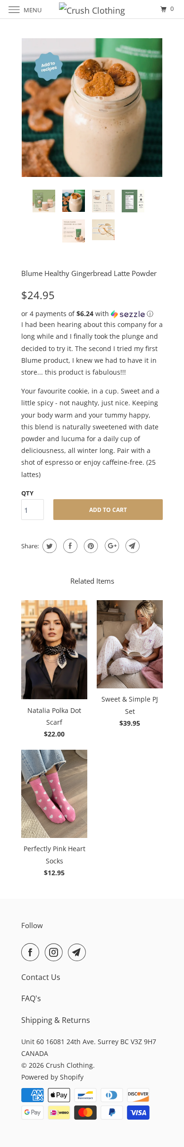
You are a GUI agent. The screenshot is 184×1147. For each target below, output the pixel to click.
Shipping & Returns (55, 1020)
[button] (92, 313)
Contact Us (40, 977)
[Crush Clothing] (92, 9)
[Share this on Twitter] (48, 546)
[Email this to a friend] (131, 546)
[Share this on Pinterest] (90, 546)
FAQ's (31, 998)
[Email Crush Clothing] (79, 952)
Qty (27, 493)
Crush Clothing (69, 1065)
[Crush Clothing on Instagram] (56, 952)
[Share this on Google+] (110, 546)
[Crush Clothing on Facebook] (32, 952)
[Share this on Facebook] (69, 546)
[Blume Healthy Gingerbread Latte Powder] (92, 109)
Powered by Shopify (52, 1076)
